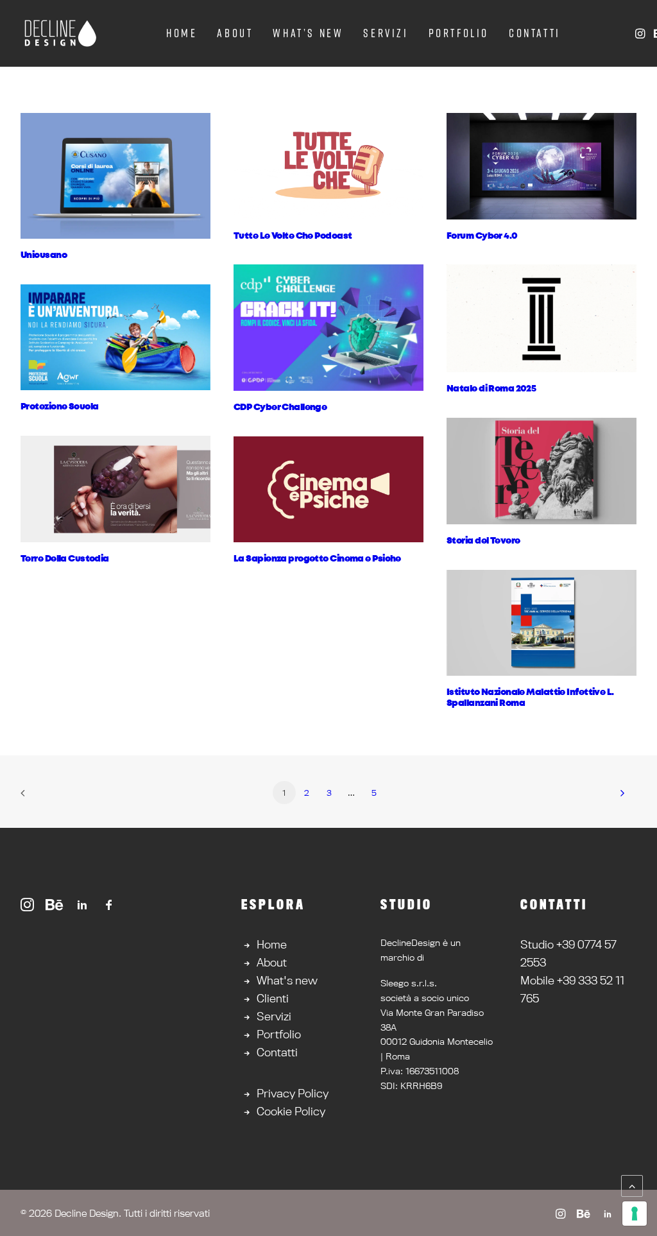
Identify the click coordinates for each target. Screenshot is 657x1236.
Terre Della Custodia (65, 558)
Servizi (274, 1016)
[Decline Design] (60, 33)
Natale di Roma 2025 (491, 388)
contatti (535, 33)
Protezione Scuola (59, 406)
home (181, 33)
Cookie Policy (291, 1111)
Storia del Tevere (483, 540)
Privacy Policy (292, 1093)
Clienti (273, 998)
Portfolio (279, 1034)
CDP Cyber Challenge (280, 407)
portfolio (459, 33)
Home (272, 944)
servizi (385, 33)
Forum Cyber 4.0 (482, 236)
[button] (641, 33)
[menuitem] (181, 33)
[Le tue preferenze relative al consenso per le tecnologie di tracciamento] (634, 1213)
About (272, 962)
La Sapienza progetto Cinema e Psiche (317, 558)
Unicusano (44, 255)
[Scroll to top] (632, 1184)
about (235, 33)
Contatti (277, 1052)
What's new (287, 980)
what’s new (308, 33)
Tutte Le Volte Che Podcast (293, 236)
